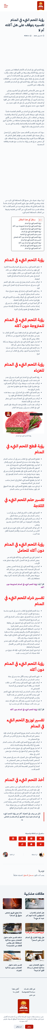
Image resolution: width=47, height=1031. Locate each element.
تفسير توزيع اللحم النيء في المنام (30, 245)
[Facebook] (40, 838)
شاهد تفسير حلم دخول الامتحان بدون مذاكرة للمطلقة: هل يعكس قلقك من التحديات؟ (13, 941)
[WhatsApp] (31, 844)
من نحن (32, 994)
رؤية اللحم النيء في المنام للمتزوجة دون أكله (27, 226)
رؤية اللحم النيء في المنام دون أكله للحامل (27, 237)
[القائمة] (6, 6)
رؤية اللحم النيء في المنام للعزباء (30, 229)
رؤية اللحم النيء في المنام (33, 223)
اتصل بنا (16, 992)
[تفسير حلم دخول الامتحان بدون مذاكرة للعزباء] (12, 955)
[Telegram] (40, 844)
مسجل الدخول (28, 875)
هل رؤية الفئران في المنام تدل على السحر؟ (34, 939)
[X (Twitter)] (31, 838)
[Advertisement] (23, 53)
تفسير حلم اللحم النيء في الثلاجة (30, 234)
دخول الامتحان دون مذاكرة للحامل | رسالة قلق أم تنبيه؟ (35, 968)
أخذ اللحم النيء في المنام (33, 248)
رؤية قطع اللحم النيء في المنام (31, 231)
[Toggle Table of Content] (39, 220)
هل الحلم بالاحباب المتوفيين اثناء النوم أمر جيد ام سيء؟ (35, 915)
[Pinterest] (22, 838)
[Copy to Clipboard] (22, 844)
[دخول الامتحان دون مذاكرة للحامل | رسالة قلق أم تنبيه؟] (34, 955)
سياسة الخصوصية (28, 992)
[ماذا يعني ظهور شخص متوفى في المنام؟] (12, 903)
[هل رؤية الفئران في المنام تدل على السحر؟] (34, 928)
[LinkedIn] (13, 838)
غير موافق (19, 1027)
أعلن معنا (15, 989)
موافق (29, 1027)
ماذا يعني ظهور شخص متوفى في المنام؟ (13, 914)
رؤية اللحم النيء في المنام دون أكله (29, 243)
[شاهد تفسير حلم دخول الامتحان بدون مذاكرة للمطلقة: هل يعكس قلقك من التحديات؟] (12, 928)
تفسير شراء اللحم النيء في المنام (31, 240)
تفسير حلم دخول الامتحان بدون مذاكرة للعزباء (13, 968)
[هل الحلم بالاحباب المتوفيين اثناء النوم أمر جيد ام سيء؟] (34, 903)
